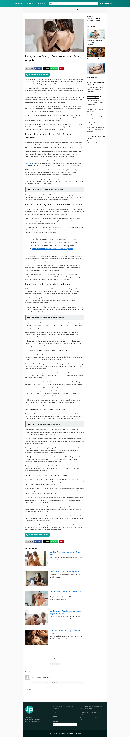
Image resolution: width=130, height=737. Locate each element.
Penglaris (65, 10)
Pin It (62, 68)
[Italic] (35, 683)
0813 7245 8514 (97, 18)
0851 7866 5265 (35, 719)
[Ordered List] (42, 683)
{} (55, 682)
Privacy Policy (56, 712)
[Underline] (38, 683)
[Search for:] (73, 3)
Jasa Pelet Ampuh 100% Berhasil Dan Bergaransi (52, 248)
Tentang (55, 716)
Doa (72, 10)
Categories (55, 721)
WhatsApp (54, 68)
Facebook (38, 68)
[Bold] (33, 683)
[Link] (52, 683)
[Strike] (40, 683)
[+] (57, 682)
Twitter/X (47, 68)
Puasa (79, 10)
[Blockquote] (47, 683)
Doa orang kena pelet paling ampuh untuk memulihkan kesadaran (94, 42)
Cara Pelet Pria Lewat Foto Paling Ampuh (64, 572)
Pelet (50, 10)
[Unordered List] (45, 683)
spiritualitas (29, 163)
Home (26, 16)
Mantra (57, 10)
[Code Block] (50, 683)
